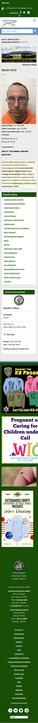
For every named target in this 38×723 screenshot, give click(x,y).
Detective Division (11, 208)
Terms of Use (19, 670)
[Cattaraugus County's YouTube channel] (20, 15)
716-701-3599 (21, 619)
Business (19, 642)
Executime (19, 694)
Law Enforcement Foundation (16, 228)
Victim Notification (12, 273)
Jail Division (9, 212)
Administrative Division (14, 200)
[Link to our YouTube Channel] (27, 711)
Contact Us (13, 13)
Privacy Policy (19, 674)
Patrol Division (10, 216)
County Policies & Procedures (19, 662)
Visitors (19, 646)
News (6, 240)
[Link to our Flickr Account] (29, 13)
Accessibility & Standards (19, 658)
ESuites (19, 686)
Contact (7, 281)
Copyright (19, 678)
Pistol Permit (9, 257)
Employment (9, 224)
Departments (19, 638)
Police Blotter (9, 261)
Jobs (19, 650)
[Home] (9, 22)
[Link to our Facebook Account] (21, 13)
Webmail (19, 690)
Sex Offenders (10, 265)
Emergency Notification (14, 220)
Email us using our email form (16, 349)
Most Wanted (9, 232)
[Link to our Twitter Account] (25, 13)
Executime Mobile (19, 698)
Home (4, 39)
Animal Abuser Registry (11, 42)
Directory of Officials (19, 666)
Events (7, 244)
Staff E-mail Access (12, 277)
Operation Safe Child (13, 249)
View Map (10, 334)
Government (19, 634)
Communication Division (14, 204)
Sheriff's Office (13, 39)
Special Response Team (14, 269)
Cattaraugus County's (21, 183)
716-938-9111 (16, 606)
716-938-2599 (21, 600)
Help (19, 682)
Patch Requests (10, 253)
